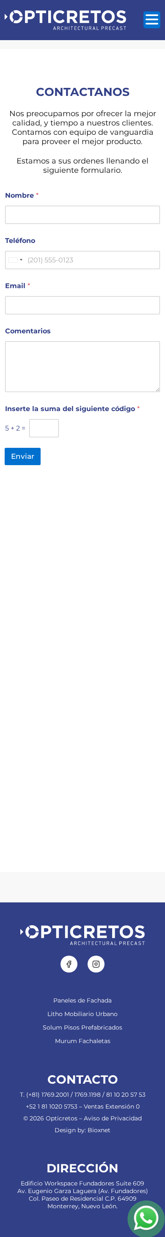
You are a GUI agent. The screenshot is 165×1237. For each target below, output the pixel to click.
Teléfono (20, 241)
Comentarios (28, 331)
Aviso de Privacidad (113, 1118)
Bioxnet (99, 1130)
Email (17, 286)
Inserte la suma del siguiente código (72, 409)
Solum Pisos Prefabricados (82, 1027)
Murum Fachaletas (82, 1041)
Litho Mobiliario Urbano (82, 1014)
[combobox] (15, 260)
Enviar (22, 456)
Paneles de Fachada (82, 1000)
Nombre (21, 195)
